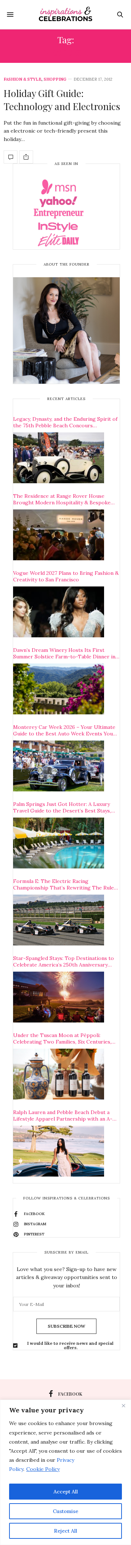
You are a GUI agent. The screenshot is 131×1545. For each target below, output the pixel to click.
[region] (65, 1472)
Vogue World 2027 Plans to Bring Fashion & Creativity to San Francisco (66, 576)
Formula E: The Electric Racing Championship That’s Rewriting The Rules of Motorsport (64, 884)
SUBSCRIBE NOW (66, 1326)
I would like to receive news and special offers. (70, 1345)
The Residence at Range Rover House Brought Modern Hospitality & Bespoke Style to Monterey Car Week (62, 499)
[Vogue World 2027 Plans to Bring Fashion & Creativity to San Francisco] (58, 611)
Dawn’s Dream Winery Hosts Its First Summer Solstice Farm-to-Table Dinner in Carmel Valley (64, 653)
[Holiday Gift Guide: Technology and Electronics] (10, 157)
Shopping (55, 79)
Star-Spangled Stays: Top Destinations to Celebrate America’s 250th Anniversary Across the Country (63, 961)
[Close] (123, 1405)
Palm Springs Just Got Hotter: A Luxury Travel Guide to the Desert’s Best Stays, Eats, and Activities (62, 807)
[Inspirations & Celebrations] (66, 14)
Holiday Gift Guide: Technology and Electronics (62, 100)
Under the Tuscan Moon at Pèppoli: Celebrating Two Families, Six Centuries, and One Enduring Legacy (62, 1038)
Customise (65, 1511)
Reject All (65, 1531)
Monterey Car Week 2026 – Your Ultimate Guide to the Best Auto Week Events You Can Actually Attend (64, 730)
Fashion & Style (22, 79)
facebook (70, 1394)
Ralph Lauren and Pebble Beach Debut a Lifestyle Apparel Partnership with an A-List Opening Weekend (62, 1115)
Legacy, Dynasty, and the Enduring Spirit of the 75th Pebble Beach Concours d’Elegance (65, 422)
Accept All (65, 1491)
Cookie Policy (43, 1469)
